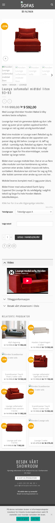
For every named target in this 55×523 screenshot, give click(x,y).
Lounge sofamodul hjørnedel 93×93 (41, 375)
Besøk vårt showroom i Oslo (23, 305)
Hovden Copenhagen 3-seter (41, 343)
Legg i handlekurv (28, 237)
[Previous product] (9, 101)
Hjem (4, 84)
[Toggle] (4, 262)
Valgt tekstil (6, 224)
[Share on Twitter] (9, 246)
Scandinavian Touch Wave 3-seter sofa (41, 407)
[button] (3, 4)
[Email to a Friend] (14, 246)
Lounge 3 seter (41, 440)
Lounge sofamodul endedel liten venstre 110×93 (14, 408)
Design (12, 84)
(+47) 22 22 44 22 (26, 483)
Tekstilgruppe (7, 212)
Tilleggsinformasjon (18, 299)
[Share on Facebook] (4, 246)
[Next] (48, 41)
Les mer (35, 519)
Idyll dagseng (14, 342)
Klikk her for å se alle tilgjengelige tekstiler (23, 203)
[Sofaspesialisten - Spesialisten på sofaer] (27, 4)
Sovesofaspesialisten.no (29, 494)
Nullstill (49, 207)
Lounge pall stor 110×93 (14, 441)
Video (10, 262)
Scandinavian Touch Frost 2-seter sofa (14, 375)
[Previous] (6, 41)
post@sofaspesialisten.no (27, 486)
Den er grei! (23, 519)
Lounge (23, 84)
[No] (51, 515)
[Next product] (4, 101)
